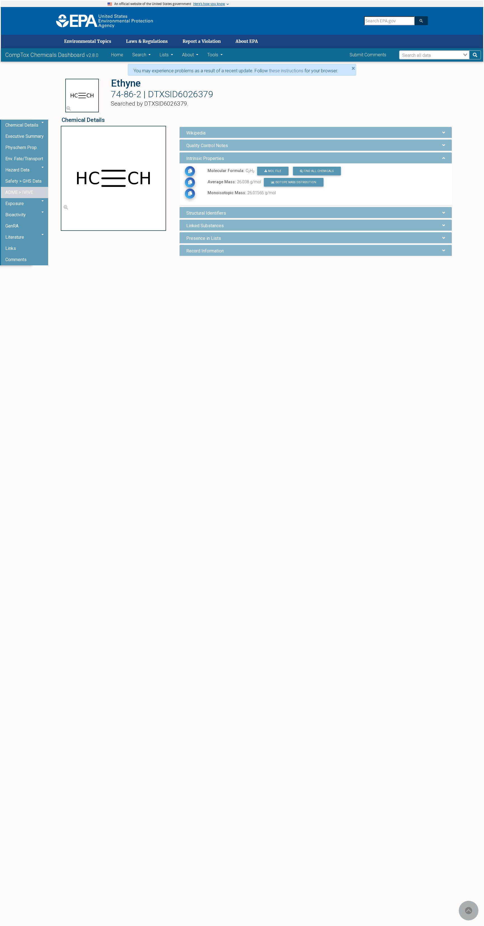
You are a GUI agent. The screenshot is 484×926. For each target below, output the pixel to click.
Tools (213, 54)
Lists (165, 54)
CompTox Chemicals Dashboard (45, 55)
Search (139, 54)
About (188, 54)
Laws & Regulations (147, 41)
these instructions (286, 70)
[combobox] (434, 55)
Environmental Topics (87, 41)
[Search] (421, 20)
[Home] (104, 21)
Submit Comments (368, 54)
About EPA (247, 41)
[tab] (316, 132)
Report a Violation (202, 41)
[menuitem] (24, 136)
